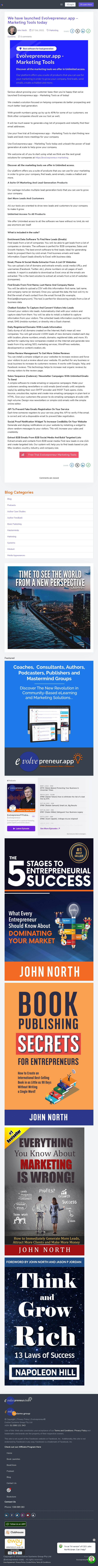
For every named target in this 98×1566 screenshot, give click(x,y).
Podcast (10, 1471)
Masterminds (13, 530)
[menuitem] (49, 1454)
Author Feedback (15, 517)
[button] (61, 4)
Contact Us (11, 1483)
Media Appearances (16, 555)
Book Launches (13, 1459)
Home (9, 1453)
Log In (71, 4)
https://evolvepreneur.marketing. (52, 157)
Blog (9, 499)
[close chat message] (94, 1540)
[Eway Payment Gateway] (15, 1546)
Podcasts (11, 505)
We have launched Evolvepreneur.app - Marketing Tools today (43, 20)
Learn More (87, 4)
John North (22, 30)
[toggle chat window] (91, 1559)
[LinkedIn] (83, 31)
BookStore (11, 1465)
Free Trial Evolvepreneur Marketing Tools (52, 454)
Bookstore (11, 1496)
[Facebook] (72, 31)
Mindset (11, 549)
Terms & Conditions (43, 1562)
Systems (12, 36)
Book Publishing (14, 524)
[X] (78, 31)
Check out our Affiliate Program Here (23, 1447)
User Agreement (9, 1562)
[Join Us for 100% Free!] (9, 1490)
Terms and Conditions (63, 1430)
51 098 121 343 (18, 1425)
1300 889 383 (18, 1507)
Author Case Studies (16, 511)
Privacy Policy (81, 1430)
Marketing (53, 30)
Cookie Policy (31, 1562)
